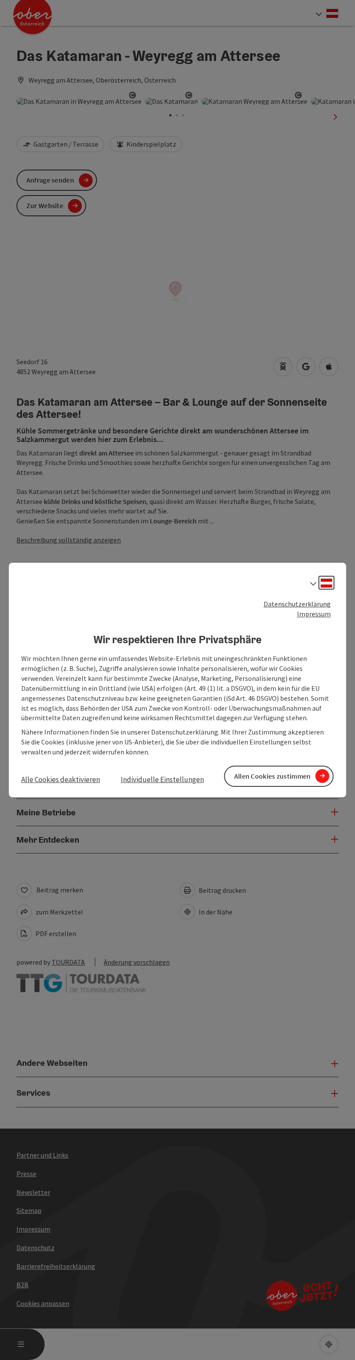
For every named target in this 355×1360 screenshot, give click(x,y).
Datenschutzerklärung (297, 604)
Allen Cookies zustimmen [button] (272, 776)
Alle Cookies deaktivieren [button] (60, 779)
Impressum (314, 613)
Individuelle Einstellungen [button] (162, 779)
